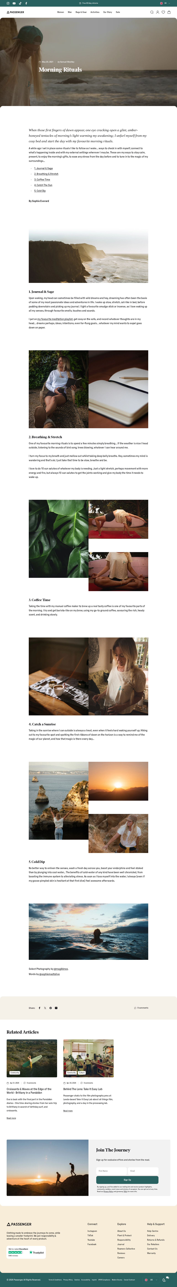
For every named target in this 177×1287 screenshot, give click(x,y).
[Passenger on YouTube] (14, 3)
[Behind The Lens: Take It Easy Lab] (88, 1058)
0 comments (142, 1008)
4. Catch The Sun (43, 185)
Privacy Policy (68, 1280)
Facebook (92, 1244)
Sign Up (127, 1180)
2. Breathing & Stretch (46, 174)
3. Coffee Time (42, 179)
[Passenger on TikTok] (20, 3)
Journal (120, 1244)
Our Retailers (153, 1244)
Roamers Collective (126, 1249)
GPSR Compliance (104, 1280)
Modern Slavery (117, 1280)
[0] (163, 12)
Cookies (77, 1280)
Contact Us (152, 1249)
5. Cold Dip (40, 191)
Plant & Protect (124, 1235)
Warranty (151, 1253)
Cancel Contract (129, 1280)
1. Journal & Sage (43, 168)
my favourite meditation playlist (55, 319)
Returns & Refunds (155, 1240)
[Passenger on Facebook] (26, 3)
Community (15, 1073)
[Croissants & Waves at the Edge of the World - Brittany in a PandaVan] (32, 1058)
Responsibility (124, 1240)
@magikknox (61, 969)
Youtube (91, 1240)
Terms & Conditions (55, 1280)
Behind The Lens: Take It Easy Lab (82, 1089)
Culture (82, 1073)
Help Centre (152, 1231)
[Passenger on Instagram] (8, 3)
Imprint (94, 1280)
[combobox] (165, 3)
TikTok (90, 1235)
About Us (121, 1231)
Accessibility (85, 1280)
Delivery (151, 1235)
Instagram (92, 1231)
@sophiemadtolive (49, 974)
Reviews (121, 1253)
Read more (11, 1118)
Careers (121, 1258)
